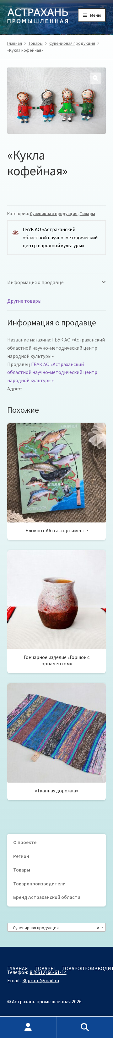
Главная (14, 43)
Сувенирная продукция (72, 43)
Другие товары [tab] (24, 301)
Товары (36, 43)
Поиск (84, 1027)
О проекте (24, 842)
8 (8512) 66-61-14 (48, 972)
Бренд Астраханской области (46, 897)
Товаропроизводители (39, 884)
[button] (95, 78)
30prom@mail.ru (41, 980)
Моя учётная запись (28, 1027)
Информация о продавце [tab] (35, 282)
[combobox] (56, 927)
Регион (21, 856)
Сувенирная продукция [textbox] (55, 927)
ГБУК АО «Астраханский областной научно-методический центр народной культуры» (52, 372)
